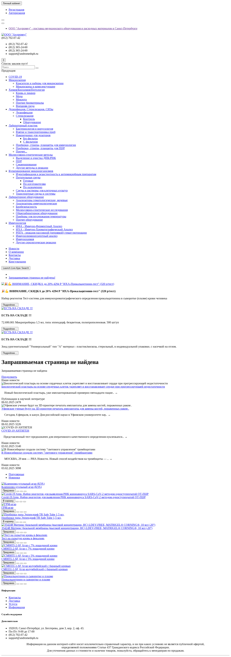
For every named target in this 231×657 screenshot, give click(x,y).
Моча (19, 96)
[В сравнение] (25, 491)
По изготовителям (34, 183)
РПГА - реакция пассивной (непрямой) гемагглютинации (51, 232)
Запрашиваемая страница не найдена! (32, 277)
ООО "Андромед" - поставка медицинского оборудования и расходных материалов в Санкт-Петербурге (73, 28)
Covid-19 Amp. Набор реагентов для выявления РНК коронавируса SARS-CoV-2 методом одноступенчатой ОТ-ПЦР (73, 497)
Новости (14, 248)
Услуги (13, 604)
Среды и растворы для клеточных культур (42, 190)
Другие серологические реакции (36, 242)
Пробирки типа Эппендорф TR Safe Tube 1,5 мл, (31, 517)
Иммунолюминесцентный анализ (36, 235)
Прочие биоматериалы (30, 102)
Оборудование (32, 122)
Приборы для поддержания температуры (41, 216)
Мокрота (21, 99)
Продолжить (9, 376)
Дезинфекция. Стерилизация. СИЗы (31, 109)
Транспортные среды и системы (35, 193)
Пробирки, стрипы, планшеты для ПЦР (40, 148)
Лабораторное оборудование (26, 196)
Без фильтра (30, 138)
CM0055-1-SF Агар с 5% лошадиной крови (28, 558)
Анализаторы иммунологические (36, 203)
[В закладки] (21, 491)
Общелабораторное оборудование (37, 213)
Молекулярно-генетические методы (31, 154)
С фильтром (30, 141)
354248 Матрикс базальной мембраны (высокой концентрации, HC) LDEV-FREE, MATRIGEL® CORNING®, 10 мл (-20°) (76, 528)
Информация (17, 607)
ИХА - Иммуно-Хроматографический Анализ (44, 229)
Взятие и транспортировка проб (35, 132)
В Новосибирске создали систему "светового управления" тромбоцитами (46, 452)
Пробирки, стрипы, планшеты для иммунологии (46, 145)
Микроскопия (17, 80)
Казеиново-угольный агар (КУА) (21, 486)
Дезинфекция (24, 112)
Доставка (14, 258)
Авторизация (17, 12)
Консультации (17, 261)
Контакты (15, 255)
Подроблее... (10, 305)
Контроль (29, 119)
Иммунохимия (25, 239)
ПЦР (19, 161)
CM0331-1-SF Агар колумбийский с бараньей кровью (34, 569)
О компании (16, 251)
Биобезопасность (26, 206)
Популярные (16, 474)
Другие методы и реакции (32, 167)
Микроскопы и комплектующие (35, 86)
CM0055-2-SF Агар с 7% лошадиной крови (28, 548)
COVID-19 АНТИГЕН (15, 430)
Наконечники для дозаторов (33, 135)
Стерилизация (24, 115)
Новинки (14, 477)
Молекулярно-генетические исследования (42, 209)
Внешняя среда (25, 106)
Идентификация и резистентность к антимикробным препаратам (56, 174)
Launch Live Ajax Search (16, 268)
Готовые (28, 180)
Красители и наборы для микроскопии (40, 83)
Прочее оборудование (29, 219)
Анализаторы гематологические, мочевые (42, 200)
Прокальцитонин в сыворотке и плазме (25, 579)
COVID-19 (15, 76)
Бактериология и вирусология (34, 128)
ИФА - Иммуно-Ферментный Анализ (39, 226)
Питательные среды (28, 177)
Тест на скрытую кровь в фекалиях (22, 538)
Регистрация (16, 9)
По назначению (32, 187)
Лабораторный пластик (23, 125)
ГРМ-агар (7, 507)
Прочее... (21, 151)
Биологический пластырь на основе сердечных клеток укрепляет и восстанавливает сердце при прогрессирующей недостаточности (83, 386)
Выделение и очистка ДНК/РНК (36, 158)
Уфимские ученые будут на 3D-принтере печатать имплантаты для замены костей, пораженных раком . (65, 408)
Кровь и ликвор (25, 93)
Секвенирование (26, 164)
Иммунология (17, 222)
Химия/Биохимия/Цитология (27, 89)
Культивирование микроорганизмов (31, 171)
